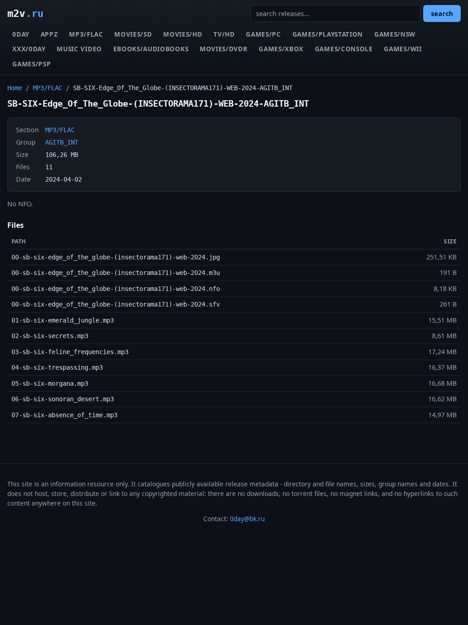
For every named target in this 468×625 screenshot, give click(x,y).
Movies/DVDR (223, 48)
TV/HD (223, 34)
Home (14, 88)
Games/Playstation (327, 34)
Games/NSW (394, 34)
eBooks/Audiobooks (151, 48)
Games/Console (344, 48)
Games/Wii (402, 48)
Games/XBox (281, 48)
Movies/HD (182, 34)
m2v (25, 13)
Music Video (79, 48)
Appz (49, 34)
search (442, 13)
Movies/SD (133, 34)
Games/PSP (31, 63)
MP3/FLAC (86, 34)
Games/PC (263, 34)
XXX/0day (28, 48)
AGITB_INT (61, 142)
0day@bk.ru (247, 518)
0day (20, 34)
